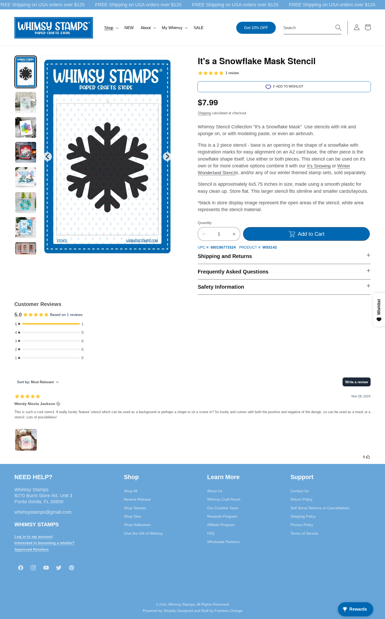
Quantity (205, 223)
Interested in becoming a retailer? (44, 543)
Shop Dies (132, 516)
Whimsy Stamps (181, 604)
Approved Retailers (31, 549)
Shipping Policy (303, 516)
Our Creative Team (223, 508)
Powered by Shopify (159, 611)
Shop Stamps (135, 508)
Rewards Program (222, 516)
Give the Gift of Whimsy (143, 533)
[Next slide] (167, 156)
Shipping (204, 113)
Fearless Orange (228, 611)
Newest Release (137, 499)
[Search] (338, 27)
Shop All (130, 491)
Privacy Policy (301, 525)
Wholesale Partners (223, 542)
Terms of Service (304, 533)
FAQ (210, 533)
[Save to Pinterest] (167, 63)
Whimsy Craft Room (223, 499)
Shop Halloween (137, 525)
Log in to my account (33, 536)
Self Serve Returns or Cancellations (319, 508)
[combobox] (312, 27)
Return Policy (301, 499)
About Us (214, 491)
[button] (111, 28)
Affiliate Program (221, 525)
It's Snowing (319, 165)
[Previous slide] (47, 156)
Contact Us (299, 491)
